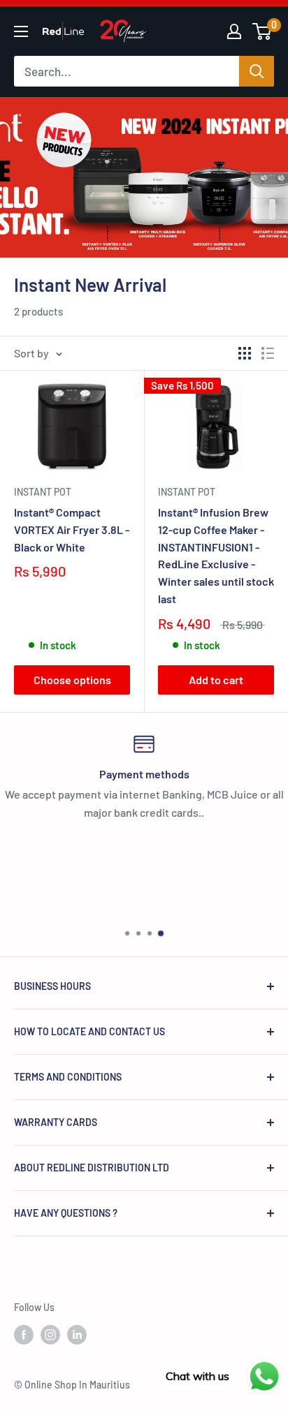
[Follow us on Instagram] (50, 1334)
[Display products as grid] (244, 353)
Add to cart (216, 679)
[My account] (234, 31)
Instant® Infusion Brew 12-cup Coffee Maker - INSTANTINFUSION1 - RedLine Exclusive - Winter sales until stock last (216, 555)
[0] (262, 31)
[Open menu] (21, 31)
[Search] (256, 71)
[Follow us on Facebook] (24, 1334)
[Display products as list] (267, 353)
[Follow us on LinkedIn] (77, 1334)
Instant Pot (42, 492)
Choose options (72, 679)
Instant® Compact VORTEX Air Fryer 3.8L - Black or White (71, 529)
